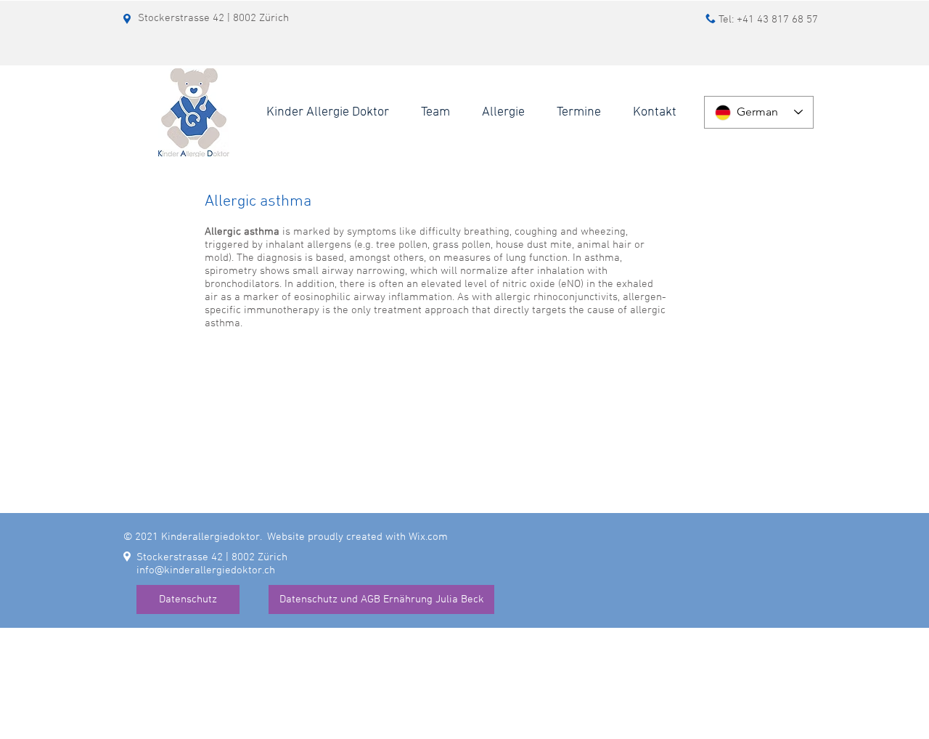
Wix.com (428, 537)
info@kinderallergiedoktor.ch (205, 570)
